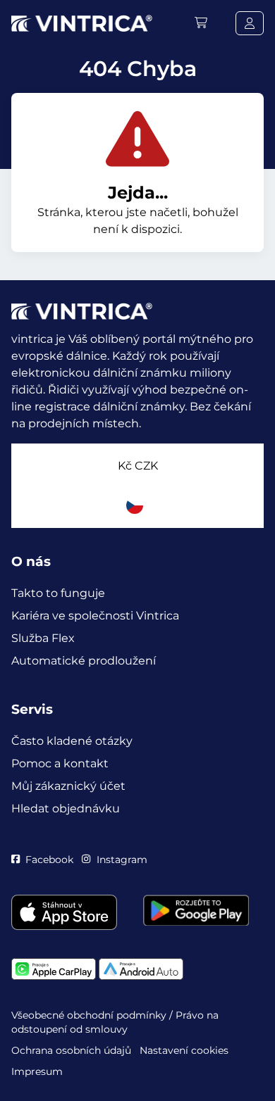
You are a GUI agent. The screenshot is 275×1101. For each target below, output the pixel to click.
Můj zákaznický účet (68, 786)
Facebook (49, 859)
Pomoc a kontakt (60, 763)
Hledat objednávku (65, 808)
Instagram (122, 859)
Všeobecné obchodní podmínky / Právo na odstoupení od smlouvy (115, 1022)
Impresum (37, 1071)
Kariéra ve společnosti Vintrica (95, 615)
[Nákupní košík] (201, 23)
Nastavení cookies (184, 1050)
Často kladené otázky (72, 741)
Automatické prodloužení (83, 660)
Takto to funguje (58, 593)
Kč (138, 465)
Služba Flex (43, 638)
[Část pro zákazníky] (250, 23)
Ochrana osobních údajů (71, 1050)
